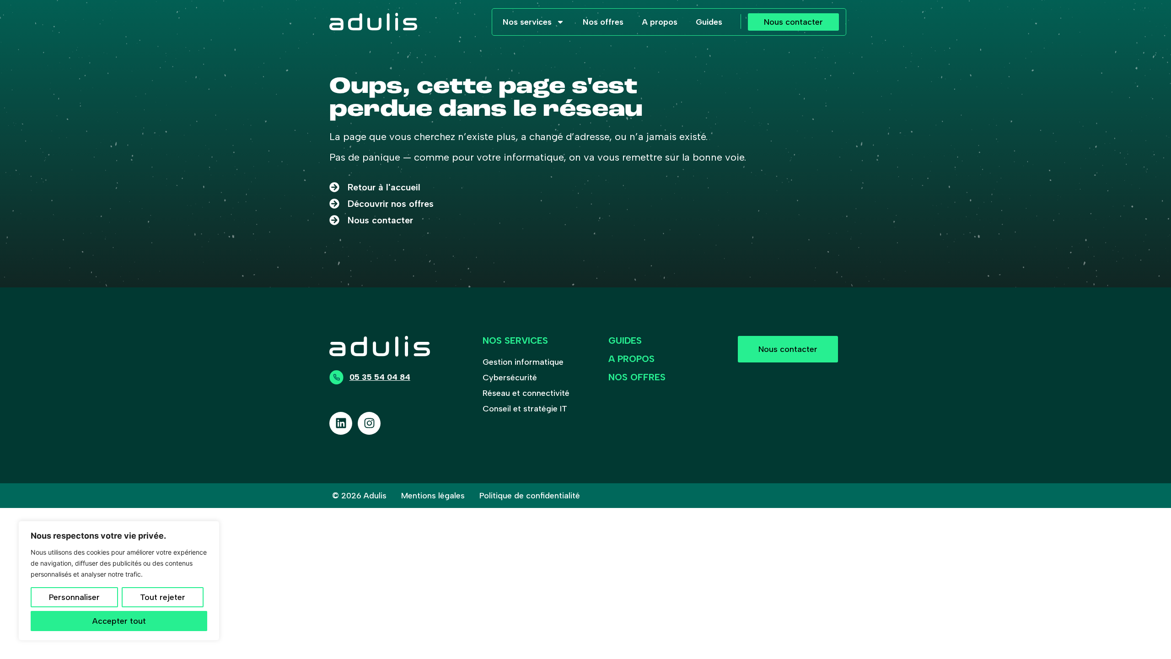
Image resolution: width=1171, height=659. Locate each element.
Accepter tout (119, 621)
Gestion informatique (523, 362)
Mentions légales (433, 496)
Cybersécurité (510, 378)
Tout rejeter (162, 597)
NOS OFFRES (637, 377)
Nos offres (603, 22)
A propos (659, 22)
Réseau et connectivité (526, 393)
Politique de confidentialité (529, 496)
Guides (709, 22)
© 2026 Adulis (359, 496)
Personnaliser (74, 597)
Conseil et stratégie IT (525, 409)
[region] (119, 581)
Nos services (527, 22)
